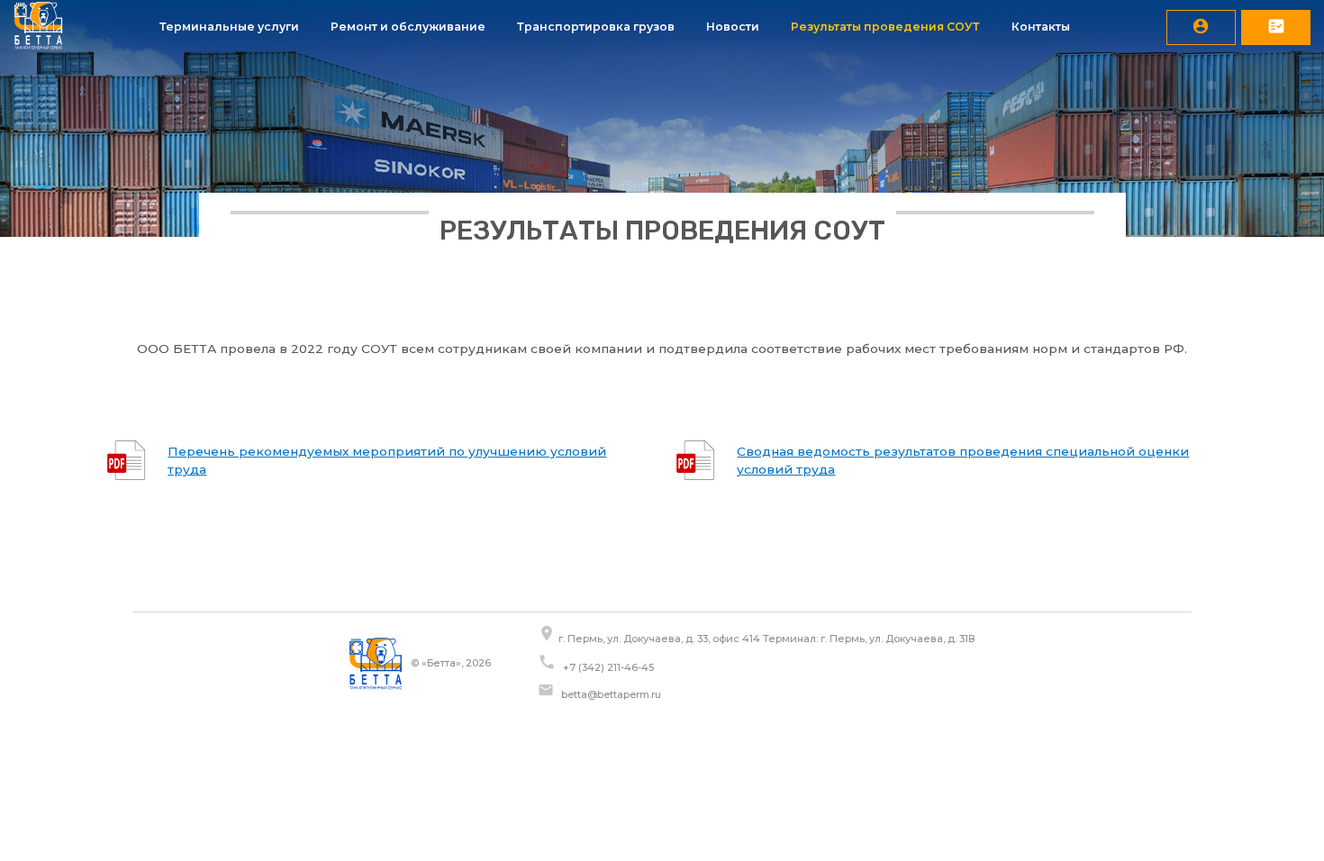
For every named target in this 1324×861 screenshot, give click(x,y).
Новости (732, 26)
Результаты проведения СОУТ (885, 26)
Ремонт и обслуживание (408, 26)
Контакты (1040, 26)
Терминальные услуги (229, 26)
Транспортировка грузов (596, 26)
